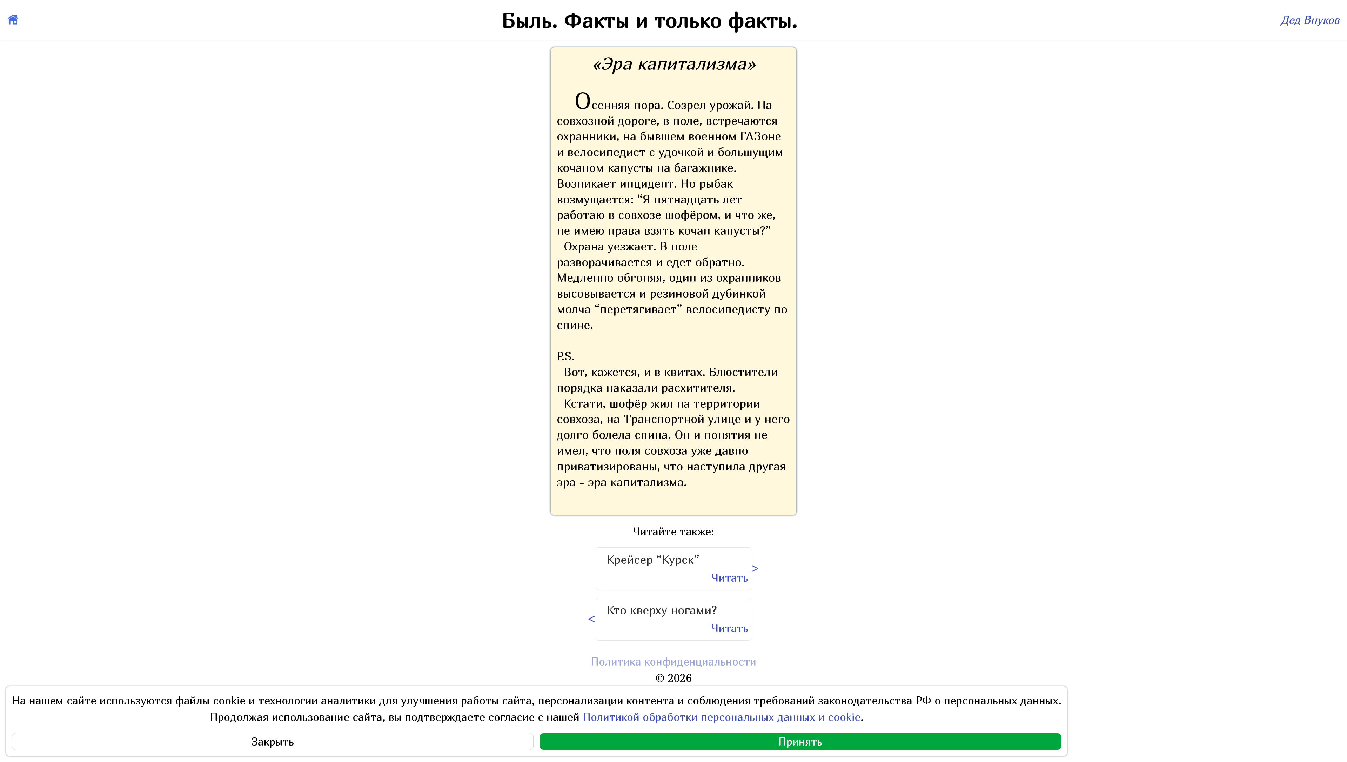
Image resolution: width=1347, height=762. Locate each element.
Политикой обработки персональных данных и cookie (721, 716)
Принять (800, 741)
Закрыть (273, 741)
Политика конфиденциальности (673, 661)
